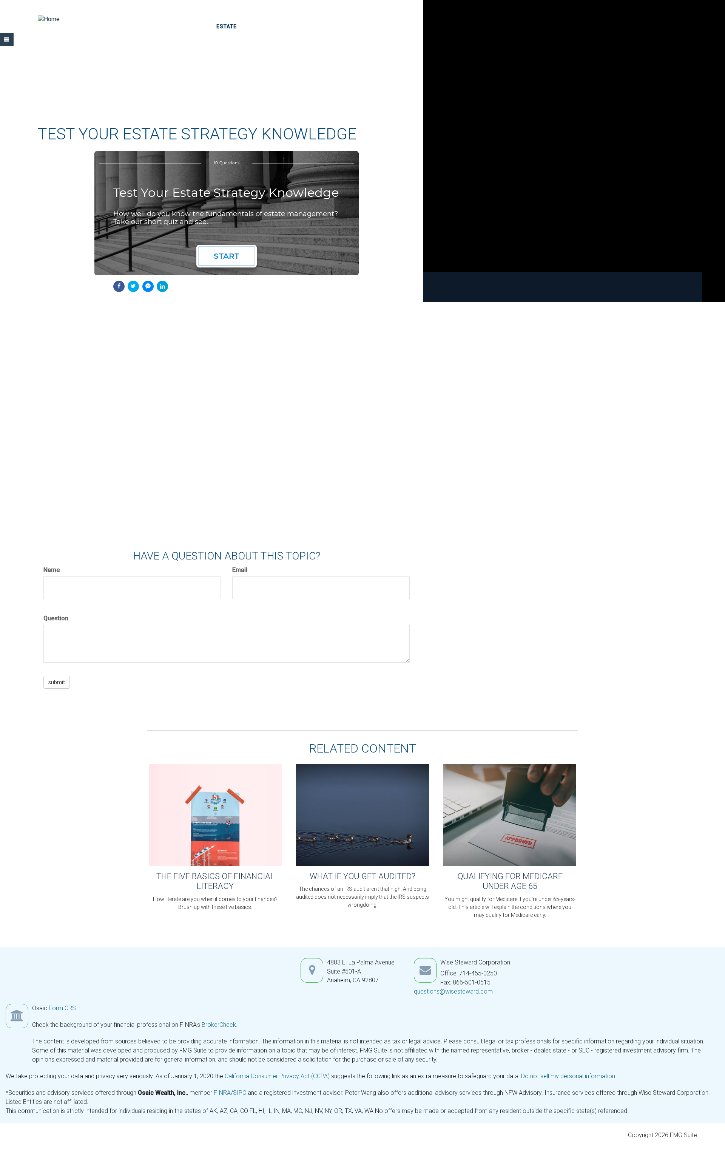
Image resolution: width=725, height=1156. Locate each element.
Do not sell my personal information (568, 1076)
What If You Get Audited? (362, 876)
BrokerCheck (219, 1024)
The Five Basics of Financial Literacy (215, 881)
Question (55, 618)
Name (51, 569)
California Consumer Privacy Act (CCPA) (277, 1076)
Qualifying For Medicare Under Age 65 (510, 881)
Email (239, 569)
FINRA (222, 1092)
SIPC (240, 1092)
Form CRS (62, 1008)
